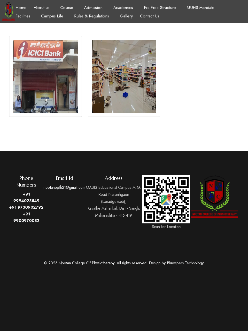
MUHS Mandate (200, 7)
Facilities (23, 16)
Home (21, 7)
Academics (123, 7)
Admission (93, 7)
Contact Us (149, 16)
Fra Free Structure (160, 7)
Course (66, 7)
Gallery (126, 16)
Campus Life (52, 16)
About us (41, 7)
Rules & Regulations (91, 16)
